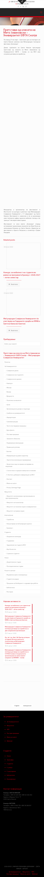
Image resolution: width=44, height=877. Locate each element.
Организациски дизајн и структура (18, 409)
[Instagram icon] (26, 6)
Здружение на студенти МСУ (16, 545)
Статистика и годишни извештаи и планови (21, 470)
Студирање (10, 541)
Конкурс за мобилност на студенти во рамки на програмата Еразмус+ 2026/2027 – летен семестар (21, 275)
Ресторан (10, 592)
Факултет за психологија (15, 502)
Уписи (6, 558)
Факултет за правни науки (15, 511)
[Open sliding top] (22, 2)
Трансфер (10, 760)
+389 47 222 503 (29, 1)
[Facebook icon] (18, 6)
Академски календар (14, 536)
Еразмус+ (10, 528)
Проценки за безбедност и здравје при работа (22, 583)
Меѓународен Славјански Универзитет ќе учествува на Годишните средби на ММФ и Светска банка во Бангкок (21, 321)
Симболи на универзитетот (16, 413)
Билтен (9, 451)
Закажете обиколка (13, 438)
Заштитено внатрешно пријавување (19, 460)
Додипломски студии (14, 562)
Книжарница (11, 779)
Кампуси (9, 383)
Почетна (7, 362)
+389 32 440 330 (15, 1)
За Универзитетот (11, 366)
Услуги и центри (10, 570)
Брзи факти (10, 430)
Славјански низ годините (15, 375)
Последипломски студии (15, 566)
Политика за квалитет (14, 400)
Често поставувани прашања (16, 426)
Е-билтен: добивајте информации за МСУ (20, 475)
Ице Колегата (11, 549)
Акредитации (11, 417)
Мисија (9, 387)
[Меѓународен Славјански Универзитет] (22, 12)
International (9, 515)
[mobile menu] (41, 12)
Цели (8, 404)
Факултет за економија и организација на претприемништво (20, 497)
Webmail (9, 741)
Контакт (9, 479)
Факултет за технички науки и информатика (21, 507)
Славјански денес (13, 370)
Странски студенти (13, 553)
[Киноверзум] (31, 857)
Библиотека (11, 587)
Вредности (10, 396)
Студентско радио (13, 579)
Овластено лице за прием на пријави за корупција (19, 465)
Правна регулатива (13, 447)
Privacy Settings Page (14, 487)
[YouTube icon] (21, 6)
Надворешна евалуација (15, 443)
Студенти (8, 532)
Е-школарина (11, 771)
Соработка (10, 519)
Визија (9, 392)
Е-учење (9, 767)
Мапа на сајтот (12, 483)
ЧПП (8, 729)
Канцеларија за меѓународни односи (19, 524)
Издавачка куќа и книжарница (17, 575)
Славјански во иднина (14, 379)
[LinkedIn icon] (23, 6)
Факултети (8, 492)
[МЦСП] (12, 857)
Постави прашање (13, 434)
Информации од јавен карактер (17, 455)
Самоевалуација (12, 421)
